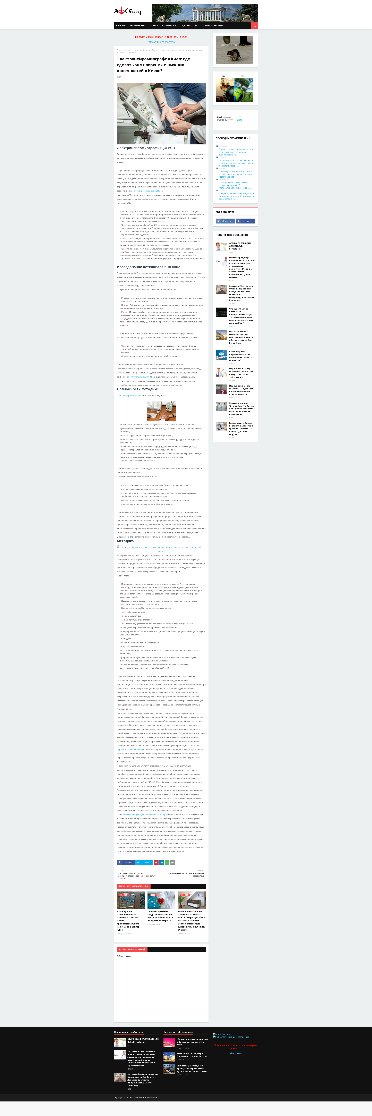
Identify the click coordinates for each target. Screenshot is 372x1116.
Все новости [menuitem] (137, 25)
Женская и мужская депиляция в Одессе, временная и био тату (192, 1042)
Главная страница (125, 50)
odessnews (235, 1053)
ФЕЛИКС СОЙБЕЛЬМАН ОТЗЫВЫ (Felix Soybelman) (240, 246)
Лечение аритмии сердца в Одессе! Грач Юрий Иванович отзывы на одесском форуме (161, 916)
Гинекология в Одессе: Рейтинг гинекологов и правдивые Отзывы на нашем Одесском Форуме (241, 429)
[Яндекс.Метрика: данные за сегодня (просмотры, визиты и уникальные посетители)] (222, 1034)
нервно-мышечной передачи (130, 749)
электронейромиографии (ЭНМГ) (146, 191)
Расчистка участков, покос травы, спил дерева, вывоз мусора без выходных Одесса (192, 1068)
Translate (237, 119)
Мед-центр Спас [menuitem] (189, 25)
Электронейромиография (129, 395)
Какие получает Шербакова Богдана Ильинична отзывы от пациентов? (240, 355)
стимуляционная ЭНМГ (141, 377)
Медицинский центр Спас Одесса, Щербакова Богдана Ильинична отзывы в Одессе (241, 390)
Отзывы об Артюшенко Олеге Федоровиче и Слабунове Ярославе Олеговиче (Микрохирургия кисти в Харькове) (241, 293)
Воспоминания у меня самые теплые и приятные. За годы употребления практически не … (235, 185)
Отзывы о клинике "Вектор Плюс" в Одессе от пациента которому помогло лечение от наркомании (241, 409)
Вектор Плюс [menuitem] (169, 25)
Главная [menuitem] (121, 25)
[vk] (225, 221)
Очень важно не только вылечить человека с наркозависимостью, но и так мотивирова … (236, 163)
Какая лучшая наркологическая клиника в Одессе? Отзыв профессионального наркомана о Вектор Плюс (128, 920)
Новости (137, 50)
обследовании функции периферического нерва (144, 814)
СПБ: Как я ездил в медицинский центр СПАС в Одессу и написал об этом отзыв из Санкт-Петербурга (242, 337)
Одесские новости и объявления (143, 1097)
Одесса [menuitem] (154, 25)
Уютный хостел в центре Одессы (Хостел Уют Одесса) (191, 1055)
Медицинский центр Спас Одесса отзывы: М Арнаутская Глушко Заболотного (241, 373)
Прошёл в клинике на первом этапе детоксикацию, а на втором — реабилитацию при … (236, 152)
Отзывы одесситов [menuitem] (212, 25)
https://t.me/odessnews (161, 42)
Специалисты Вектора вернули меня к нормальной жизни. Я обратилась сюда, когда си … (237, 196)
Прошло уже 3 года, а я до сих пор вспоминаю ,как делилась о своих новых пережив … (236, 174)
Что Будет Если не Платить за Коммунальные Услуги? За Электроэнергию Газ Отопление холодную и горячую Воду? (241, 315)
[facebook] (245, 221)
